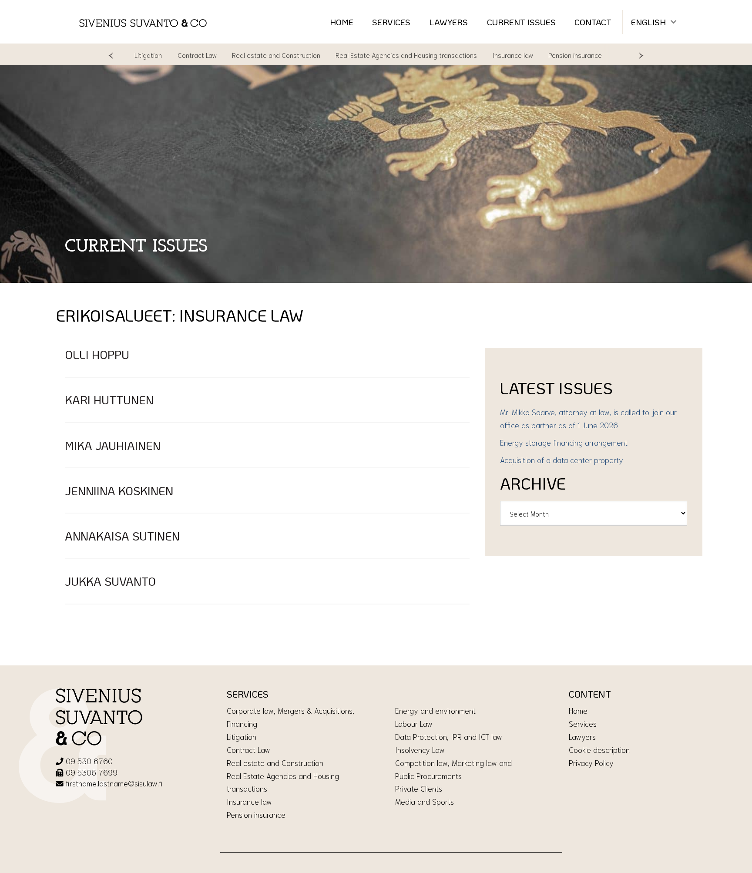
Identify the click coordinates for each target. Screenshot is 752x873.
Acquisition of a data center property (561, 459)
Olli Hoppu (97, 354)
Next (641, 54)
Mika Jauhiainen (113, 445)
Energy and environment (435, 710)
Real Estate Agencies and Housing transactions (386, 54)
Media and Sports (424, 801)
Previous (110, 54)
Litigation (241, 736)
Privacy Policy (591, 762)
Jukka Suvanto (110, 581)
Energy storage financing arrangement (564, 442)
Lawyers (449, 22)
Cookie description (599, 749)
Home (341, 22)
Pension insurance (554, 54)
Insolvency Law (420, 749)
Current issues (521, 22)
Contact (592, 22)
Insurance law (492, 54)
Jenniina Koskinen (119, 490)
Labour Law (414, 723)
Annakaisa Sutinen (122, 536)
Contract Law (176, 54)
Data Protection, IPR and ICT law (448, 736)
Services (391, 22)
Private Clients (418, 788)
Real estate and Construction (255, 54)
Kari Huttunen (109, 399)
